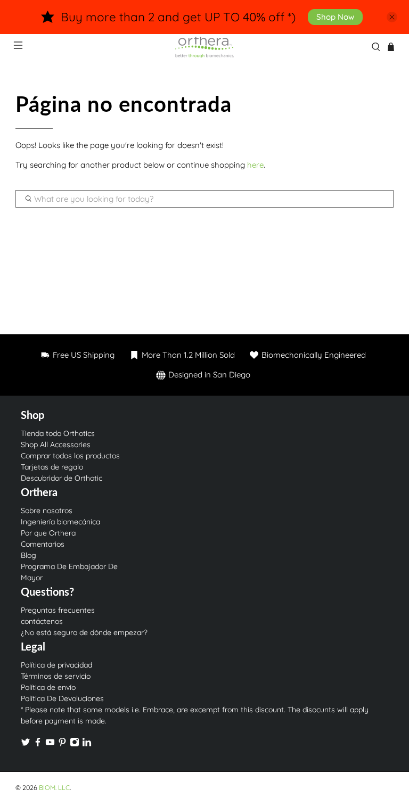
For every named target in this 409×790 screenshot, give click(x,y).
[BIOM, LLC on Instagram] (74, 744)
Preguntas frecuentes (58, 610)
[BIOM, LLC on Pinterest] (62, 744)
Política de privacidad (56, 665)
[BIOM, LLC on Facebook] (38, 744)
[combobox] (204, 199)
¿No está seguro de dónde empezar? (84, 632)
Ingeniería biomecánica (60, 521)
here (255, 165)
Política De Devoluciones (62, 698)
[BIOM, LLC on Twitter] (25, 744)
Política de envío (48, 687)
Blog (28, 555)
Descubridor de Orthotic (61, 478)
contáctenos (42, 621)
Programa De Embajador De (69, 566)
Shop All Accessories (56, 444)
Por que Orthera (48, 533)
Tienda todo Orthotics (58, 433)
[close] (392, 17)
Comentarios (42, 544)
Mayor (32, 577)
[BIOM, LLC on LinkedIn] (87, 744)
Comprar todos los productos (70, 455)
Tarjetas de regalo (52, 467)
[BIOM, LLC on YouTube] (50, 744)
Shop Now (335, 17)
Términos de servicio (56, 676)
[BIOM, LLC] (204, 47)
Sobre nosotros (46, 510)
